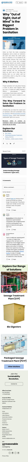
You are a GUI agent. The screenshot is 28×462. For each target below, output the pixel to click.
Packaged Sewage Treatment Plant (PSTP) (14, 359)
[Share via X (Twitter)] (7, 143)
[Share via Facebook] (3, 143)
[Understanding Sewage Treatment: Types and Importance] (14, 161)
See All (23, 151)
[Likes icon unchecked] (7, 210)
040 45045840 (6, 392)
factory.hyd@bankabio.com (8, 438)
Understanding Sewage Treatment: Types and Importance (11, 171)
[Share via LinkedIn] (10, 143)
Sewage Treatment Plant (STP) (14, 297)
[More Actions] (24, 195)
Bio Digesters (14, 326)
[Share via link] (14, 143)
